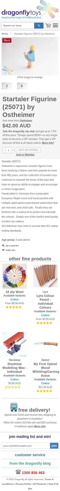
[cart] (48, 25)
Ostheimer (26, 120)
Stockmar (14, 360)
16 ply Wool (15, 292)
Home (5, 33)
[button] (14, 307)
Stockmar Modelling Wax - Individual (14, 368)
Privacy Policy (23, 484)
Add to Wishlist (25, 154)
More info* (48, 143)
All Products (39, 484)
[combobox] (18, 26)
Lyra (45, 291)
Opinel (45, 360)
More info (40, 426)
